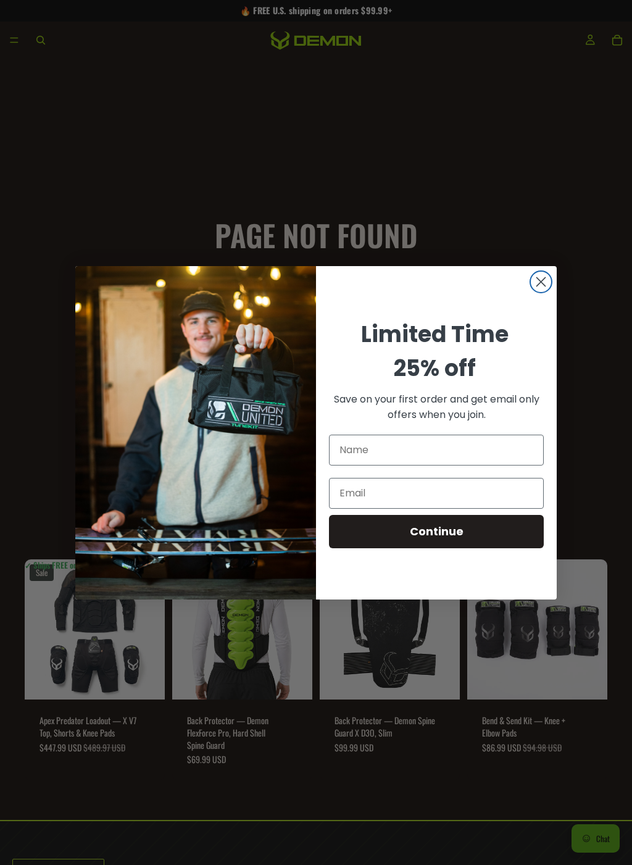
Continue (437, 531)
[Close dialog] (541, 282)
